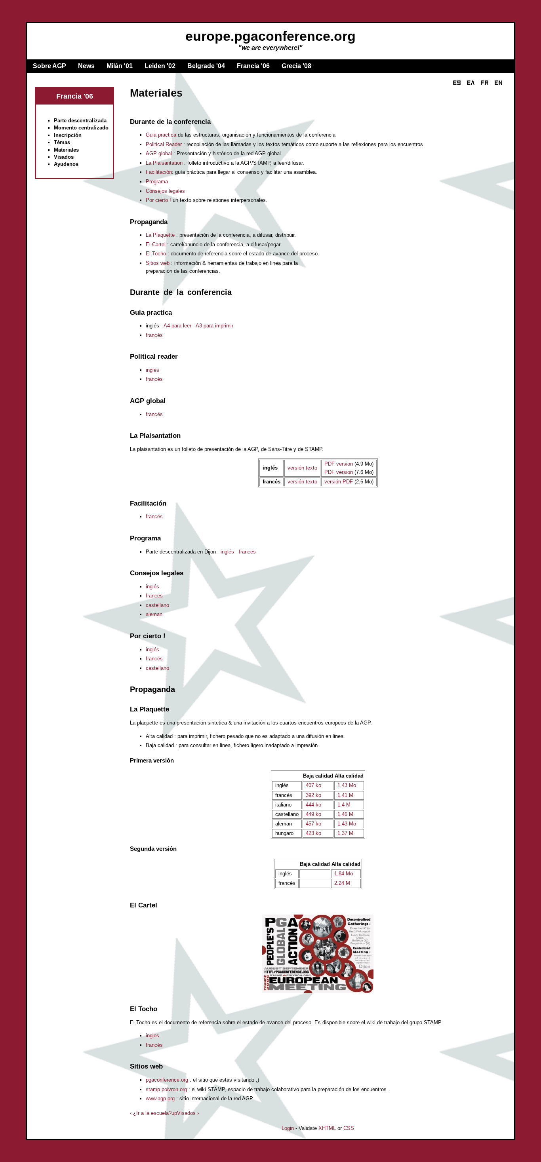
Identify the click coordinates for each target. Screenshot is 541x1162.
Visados (64, 157)
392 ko (313, 795)
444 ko (313, 805)
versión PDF (338, 482)
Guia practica (161, 135)
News (86, 66)
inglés (152, 370)
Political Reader (164, 144)
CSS (348, 1128)
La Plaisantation (164, 163)
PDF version (338, 464)
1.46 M (345, 814)
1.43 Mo (346, 785)
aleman (154, 614)
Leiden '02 (160, 66)
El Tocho (156, 254)
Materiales (66, 150)
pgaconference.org (167, 1080)
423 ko (313, 833)
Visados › (188, 1113)
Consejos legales (165, 191)
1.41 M (345, 795)
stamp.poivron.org (166, 1089)
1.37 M (345, 833)
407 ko (313, 785)
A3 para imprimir (214, 326)
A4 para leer (177, 326)
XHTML (327, 1128)
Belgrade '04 (206, 66)
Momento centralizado (81, 128)
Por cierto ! (158, 200)
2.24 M (342, 883)
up (174, 1113)
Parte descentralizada (80, 121)
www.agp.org (160, 1098)
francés (154, 335)
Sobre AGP (49, 66)
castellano (157, 605)
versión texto (302, 468)
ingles (152, 1035)
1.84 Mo (343, 874)
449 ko (313, 814)
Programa (157, 181)
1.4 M (344, 805)
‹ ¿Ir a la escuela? (150, 1113)
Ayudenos (66, 164)
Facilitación (159, 172)
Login (288, 1128)
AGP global (159, 153)
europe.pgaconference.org (270, 36)
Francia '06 (253, 66)
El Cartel (156, 244)
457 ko (313, 824)
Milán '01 (120, 66)
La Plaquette (160, 235)
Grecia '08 (296, 66)
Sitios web (158, 263)
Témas (62, 142)
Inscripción (68, 135)
